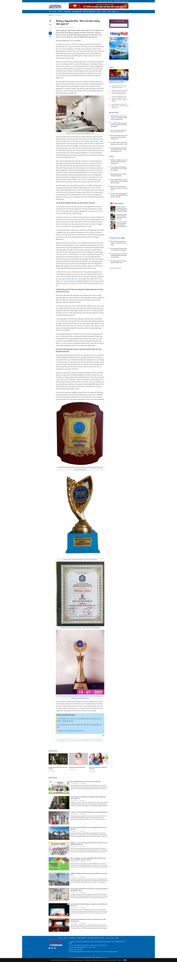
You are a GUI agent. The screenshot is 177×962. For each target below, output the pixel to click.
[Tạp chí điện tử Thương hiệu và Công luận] (56, 943)
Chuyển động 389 (76, 11)
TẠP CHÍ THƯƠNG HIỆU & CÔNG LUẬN (88, 958)
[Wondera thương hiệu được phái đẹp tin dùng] (58, 759)
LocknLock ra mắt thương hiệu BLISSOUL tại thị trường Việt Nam (88, 812)
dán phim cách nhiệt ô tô (115, 268)
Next (126, 232)
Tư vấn (104, 11)
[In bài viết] (50, 24)
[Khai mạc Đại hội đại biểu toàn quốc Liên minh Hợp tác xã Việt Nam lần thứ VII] (59, 925)
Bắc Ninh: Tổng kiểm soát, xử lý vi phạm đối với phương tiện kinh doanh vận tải (119, 137)
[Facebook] (49, 948)
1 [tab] (118, 232)
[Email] (55, 948)
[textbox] (119, 25)
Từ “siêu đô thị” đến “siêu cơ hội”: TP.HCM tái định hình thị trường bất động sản (119, 124)
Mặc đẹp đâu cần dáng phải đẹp (77, 767)
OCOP (98, 11)
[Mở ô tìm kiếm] (118, 11)
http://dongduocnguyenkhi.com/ (74, 731)
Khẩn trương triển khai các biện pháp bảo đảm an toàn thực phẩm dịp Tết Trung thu (119, 181)
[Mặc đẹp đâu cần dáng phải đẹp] (78, 759)
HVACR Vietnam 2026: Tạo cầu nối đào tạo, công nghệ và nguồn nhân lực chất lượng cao (119, 117)
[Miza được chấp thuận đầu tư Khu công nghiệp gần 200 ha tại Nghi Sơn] (59, 833)
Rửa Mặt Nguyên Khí (70, 281)
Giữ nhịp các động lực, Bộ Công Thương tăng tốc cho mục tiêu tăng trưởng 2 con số (118, 149)
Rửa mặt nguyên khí (73, 740)
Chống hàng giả (118, 203)
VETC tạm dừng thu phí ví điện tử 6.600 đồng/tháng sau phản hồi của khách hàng (119, 255)
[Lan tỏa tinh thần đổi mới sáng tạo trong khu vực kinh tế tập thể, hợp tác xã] (59, 909)
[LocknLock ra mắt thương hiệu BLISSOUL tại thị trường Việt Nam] (59, 818)
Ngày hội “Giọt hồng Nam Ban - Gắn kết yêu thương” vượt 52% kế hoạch (119, 188)
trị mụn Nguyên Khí (62, 740)
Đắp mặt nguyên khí (85, 740)
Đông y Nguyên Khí (97, 740)
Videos (114, 11)
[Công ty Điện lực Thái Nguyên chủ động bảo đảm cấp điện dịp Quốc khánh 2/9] (59, 802)
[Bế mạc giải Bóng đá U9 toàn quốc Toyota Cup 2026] (59, 787)
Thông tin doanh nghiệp (117, 238)
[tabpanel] (118, 219)
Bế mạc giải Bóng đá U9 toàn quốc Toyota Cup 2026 (85, 781)
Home (52, 15)
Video (111, 67)
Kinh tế (60, 11)
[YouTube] (52, 948)
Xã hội (109, 11)
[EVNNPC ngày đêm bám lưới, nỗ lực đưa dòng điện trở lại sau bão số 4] (59, 879)
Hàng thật (100, 1)
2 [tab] (120, 232)
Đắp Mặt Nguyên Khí (69, 263)
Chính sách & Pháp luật (89, 11)
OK (125, 960)
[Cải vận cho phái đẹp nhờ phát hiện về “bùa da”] (98, 759)
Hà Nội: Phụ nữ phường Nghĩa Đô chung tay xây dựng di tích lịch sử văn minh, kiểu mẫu (119, 195)
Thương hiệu (67, 11)
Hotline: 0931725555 (108, 1)
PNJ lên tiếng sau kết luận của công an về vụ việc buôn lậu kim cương (119, 243)
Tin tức (54, 11)
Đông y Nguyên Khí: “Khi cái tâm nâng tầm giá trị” (78, 22)
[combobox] (118, 25)
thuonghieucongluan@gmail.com (79, 947)
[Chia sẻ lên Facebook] (50, 21)
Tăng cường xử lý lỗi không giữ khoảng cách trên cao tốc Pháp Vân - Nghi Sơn (119, 168)
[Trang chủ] (50, 11)
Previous (111, 232)
